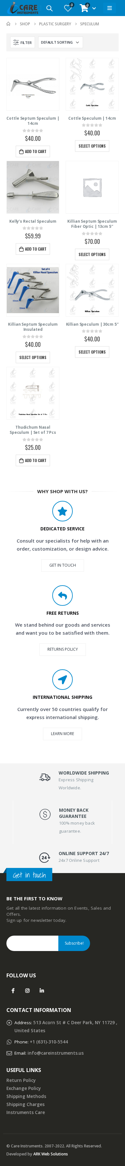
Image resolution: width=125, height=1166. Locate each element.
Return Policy (21, 1080)
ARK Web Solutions (50, 1154)
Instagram (27, 990)
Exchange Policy (23, 1088)
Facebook (13, 990)
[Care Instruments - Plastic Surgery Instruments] (22, 8)
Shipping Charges (25, 1104)
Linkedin (42, 990)
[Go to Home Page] (8, 24)
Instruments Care (25, 1112)
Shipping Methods (26, 1096)
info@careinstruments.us (56, 1053)
